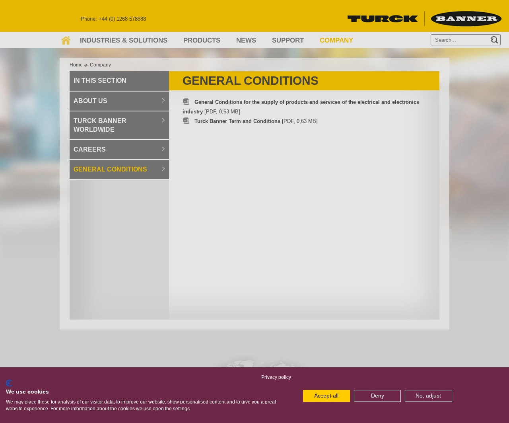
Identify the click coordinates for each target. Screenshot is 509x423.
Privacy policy (276, 377)
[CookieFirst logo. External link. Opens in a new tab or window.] (9, 383)
